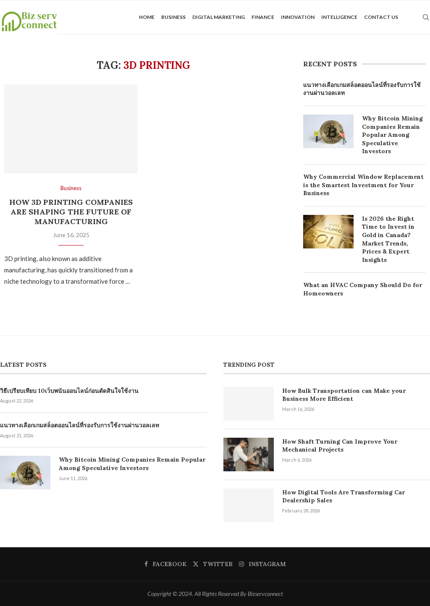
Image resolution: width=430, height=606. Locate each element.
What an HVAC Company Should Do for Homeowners (362, 289)
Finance (263, 17)
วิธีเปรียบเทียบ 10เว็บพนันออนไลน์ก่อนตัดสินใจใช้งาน (69, 390)
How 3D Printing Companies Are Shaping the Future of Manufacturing (71, 211)
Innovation (298, 17)
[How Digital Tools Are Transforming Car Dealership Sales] (248, 505)
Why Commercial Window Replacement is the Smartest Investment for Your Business (363, 185)
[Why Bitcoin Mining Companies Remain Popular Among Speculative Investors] (328, 131)
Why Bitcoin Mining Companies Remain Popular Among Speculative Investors (392, 135)
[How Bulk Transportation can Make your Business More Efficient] (248, 404)
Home (147, 17)
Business (173, 17)
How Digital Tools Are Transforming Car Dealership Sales (343, 496)
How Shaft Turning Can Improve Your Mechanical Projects (339, 446)
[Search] (426, 17)
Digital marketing (218, 17)
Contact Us (381, 17)
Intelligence (339, 17)
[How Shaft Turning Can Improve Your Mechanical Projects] (248, 454)
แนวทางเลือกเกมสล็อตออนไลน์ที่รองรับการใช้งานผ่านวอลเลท (362, 89)
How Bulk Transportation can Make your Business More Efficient (344, 395)
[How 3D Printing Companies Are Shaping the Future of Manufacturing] (71, 128)
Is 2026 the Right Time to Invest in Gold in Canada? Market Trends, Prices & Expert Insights (388, 239)
